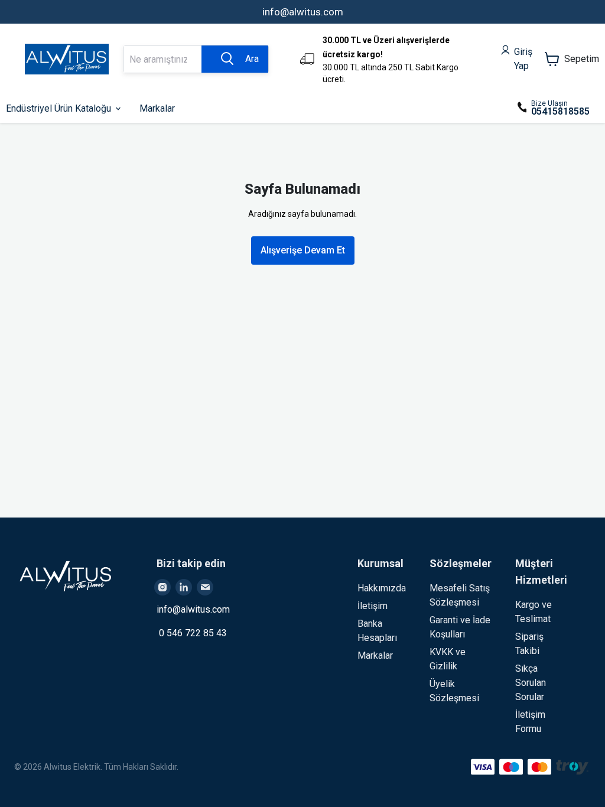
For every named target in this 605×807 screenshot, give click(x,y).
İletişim (372, 605)
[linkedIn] (183, 587)
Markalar (375, 655)
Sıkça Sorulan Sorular (530, 682)
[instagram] (162, 587)
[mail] (205, 587)
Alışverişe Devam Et (303, 250)
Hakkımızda (381, 588)
